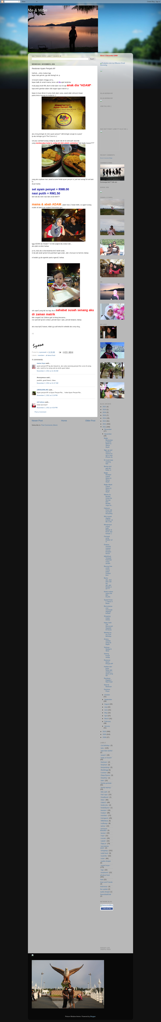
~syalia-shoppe (105, 861)
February (107, 721)
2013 (105, 421)
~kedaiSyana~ (105, 808)
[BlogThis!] (66, 352)
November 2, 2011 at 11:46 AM (47, 371)
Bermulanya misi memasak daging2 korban (108, 609)
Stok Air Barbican (108, 685)
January (107, 726)
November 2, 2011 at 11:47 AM (47, 383)
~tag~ (102, 870)
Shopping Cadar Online (107, 618)
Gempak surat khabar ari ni (108, 539)
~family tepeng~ (105, 787)
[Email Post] (59, 352)
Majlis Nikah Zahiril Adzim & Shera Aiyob (108, 488)
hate (101, 879)
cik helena (40, 402)
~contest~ (103, 772)
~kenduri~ (103, 810)
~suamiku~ (104, 856)
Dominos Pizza (107, 690)
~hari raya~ (104, 794)
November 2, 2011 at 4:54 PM (47, 407)
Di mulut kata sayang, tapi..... (108, 461)
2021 (105, 407)
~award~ (103, 755)
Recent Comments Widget (106, 158)
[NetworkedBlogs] (106, 907)
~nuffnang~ (104, 823)
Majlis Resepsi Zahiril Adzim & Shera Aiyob (107, 477)
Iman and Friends (106, 882)
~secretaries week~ (104, 847)
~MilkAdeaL (104, 821)
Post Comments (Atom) (49, 425)
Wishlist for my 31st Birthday (107, 634)
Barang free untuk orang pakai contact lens (108, 570)
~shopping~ (104, 850)
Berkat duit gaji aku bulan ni (107, 468)
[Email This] (64, 352)
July (106, 707)
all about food (50, 355)
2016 (105, 412)
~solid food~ (104, 853)
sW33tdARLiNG (42, 390)
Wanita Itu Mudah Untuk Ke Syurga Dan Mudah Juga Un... (108, 500)
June (106, 710)
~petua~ (103, 826)
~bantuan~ (104, 762)
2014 (105, 418)
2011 (104, 427)
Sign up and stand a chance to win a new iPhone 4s (108, 453)
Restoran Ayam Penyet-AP (108, 661)
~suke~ (102, 858)
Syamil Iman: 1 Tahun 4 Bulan (108, 601)
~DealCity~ (104, 778)
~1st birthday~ (105, 745)
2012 (105, 424)
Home (64, 420)
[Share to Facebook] (70, 352)
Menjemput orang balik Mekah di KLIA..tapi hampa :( (108, 529)
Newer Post (37, 420)
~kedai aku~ (104, 805)
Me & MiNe (37, 10)
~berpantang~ (105, 767)
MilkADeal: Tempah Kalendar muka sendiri (108, 560)
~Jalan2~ (103, 802)
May (106, 713)
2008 (105, 737)
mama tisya (41, 363)
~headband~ (104, 797)
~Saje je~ (103, 843)
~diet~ (102, 780)
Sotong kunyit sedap (107, 655)
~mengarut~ (104, 818)
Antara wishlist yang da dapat (107, 641)
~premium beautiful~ (103, 829)
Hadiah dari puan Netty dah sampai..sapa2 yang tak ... (108, 671)
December (108, 429)
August (107, 704)
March (106, 718)
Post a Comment (40, 412)
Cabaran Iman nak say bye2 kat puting (108, 510)
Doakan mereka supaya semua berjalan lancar (107, 549)
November (108, 434)
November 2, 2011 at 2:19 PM (47, 395)
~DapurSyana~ (105, 775)
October (107, 695)
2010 (105, 731)
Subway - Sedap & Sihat (107, 649)
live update (104, 889)
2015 (105, 415)
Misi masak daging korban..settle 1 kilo (108, 519)
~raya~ (102, 836)
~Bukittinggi (104, 770)
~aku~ (102, 748)
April (106, 716)
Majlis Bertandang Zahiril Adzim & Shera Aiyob (108, 442)
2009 (105, 734)
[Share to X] (68, 352)
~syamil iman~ (105, 865)
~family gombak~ (106, 783)
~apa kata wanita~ (106, 751)
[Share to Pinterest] (72, 352)
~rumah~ (103, 838)
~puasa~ (103, 833)
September (108, 699)
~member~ (41, 355)
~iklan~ (102, 800)
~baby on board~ (106, 758)
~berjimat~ (104, 765)
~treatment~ (104, 872)
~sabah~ (103, 841)
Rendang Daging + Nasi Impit (108, 680)
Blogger (93, 1016)
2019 (105, 409)
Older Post (90, 420)
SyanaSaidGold (105, 894)
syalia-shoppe (105, 892)
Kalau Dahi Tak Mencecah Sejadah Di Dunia (108, 626)
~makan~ (103, 813)
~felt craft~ (104, 792)
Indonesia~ (104, 886)
